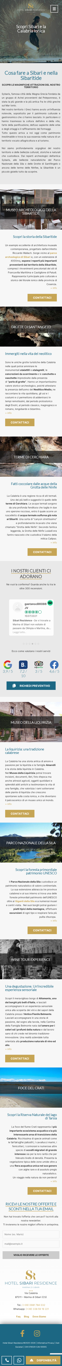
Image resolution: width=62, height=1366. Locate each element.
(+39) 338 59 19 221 (37, 1309)
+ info (53, 288)
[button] (54, 9)
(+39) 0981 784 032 (33, 1305)
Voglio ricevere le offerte (31, 1255)
